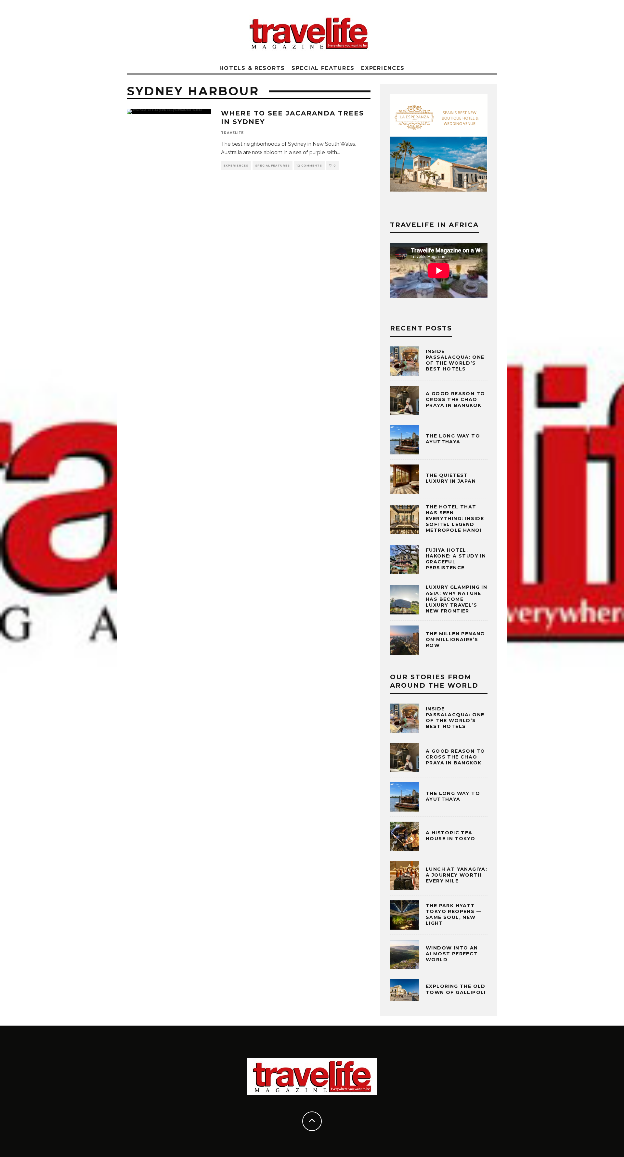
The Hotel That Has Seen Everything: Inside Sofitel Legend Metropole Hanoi (455, 518)
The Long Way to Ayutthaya (453, 439)
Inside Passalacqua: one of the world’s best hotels (455, 360)
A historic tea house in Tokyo (450, 835)
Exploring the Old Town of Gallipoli (456, 989)
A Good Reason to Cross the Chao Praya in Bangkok (455, 399)
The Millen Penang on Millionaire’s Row (455, 639)
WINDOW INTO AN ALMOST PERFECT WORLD (452, 953)
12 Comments (309, 165)
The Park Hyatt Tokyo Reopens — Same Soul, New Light (453, 914)
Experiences (383, 68)
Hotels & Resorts (252, 68)
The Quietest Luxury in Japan (451, 478)
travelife (232, 133)
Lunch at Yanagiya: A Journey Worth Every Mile (456, 875)
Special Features (323, 68)
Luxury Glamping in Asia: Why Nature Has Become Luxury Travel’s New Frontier (456, 599)
